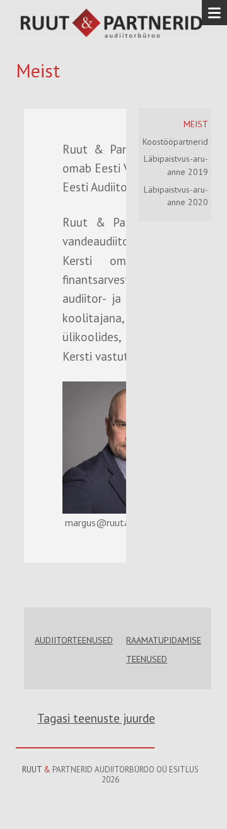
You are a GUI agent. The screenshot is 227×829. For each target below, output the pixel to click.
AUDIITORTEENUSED (74, 640)
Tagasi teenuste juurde (96, 718)
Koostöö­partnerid (175, 141)
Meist (195, 124)
